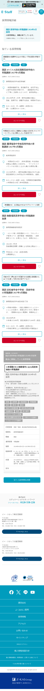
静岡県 (6, 65)
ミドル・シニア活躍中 (13, 420)
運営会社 (22, 603)
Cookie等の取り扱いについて (22, 663)
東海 (7, 402)
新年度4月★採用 (27, 408)
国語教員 (24, 402)
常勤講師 (15, 65)
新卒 (17, 411)
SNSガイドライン (22, 644)
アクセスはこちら (22, 531)
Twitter (18, 592)
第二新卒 (26, 411)
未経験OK (9, 411)
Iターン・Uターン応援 (13, 414)
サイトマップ (22, 638)
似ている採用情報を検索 (22, 480)
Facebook (11, 592)
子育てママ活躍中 (31, 417)
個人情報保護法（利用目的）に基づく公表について (22, 657)
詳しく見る (22, 114)
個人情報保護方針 (22, 651)
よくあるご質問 (22, 610)
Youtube (32, 592)
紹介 (24, 65)
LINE (25, 592)
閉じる (41, 4)
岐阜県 (6, 139)
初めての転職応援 (12, 408)
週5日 (14, 405)
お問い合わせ (22, 631)
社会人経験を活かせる (13, 417)
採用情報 (22, 617)
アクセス (22, 624)
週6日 (22, 405)
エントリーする (19, 120)
